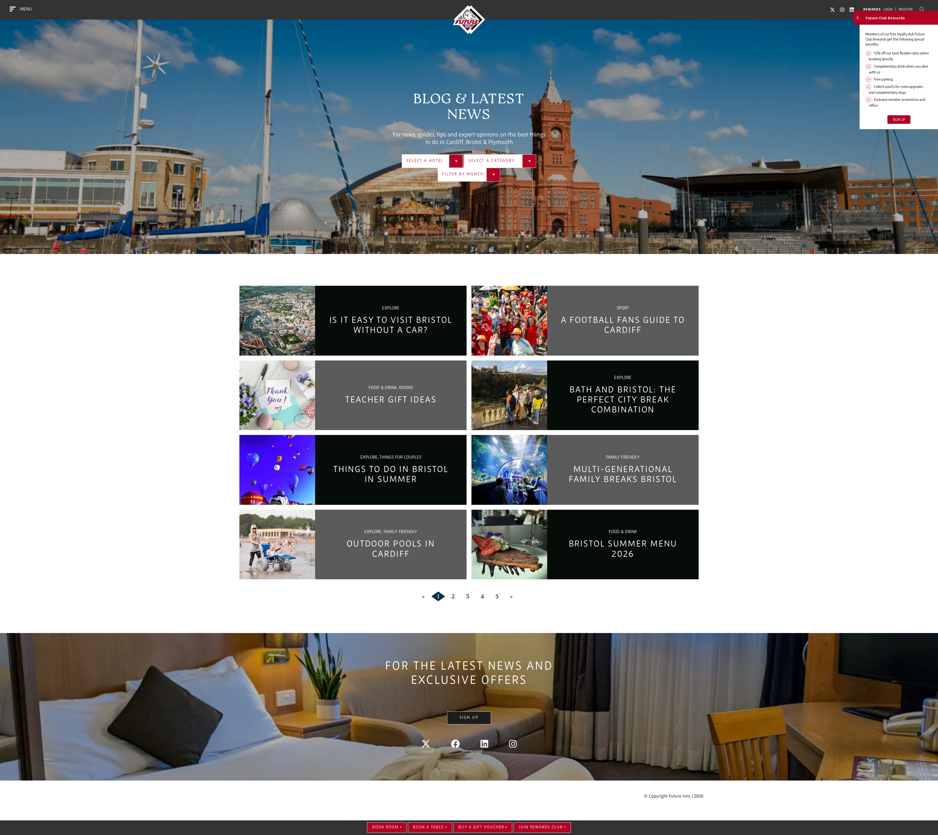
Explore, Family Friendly (390, 532)
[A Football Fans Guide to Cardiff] (509, 321)
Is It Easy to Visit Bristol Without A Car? (391, 325)
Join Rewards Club (541, 827)
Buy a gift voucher (481, 827)
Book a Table (428, 827)
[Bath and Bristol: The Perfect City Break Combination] (509, 395)
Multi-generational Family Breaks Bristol (623, 474)
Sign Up (468, 718)
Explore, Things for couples (390, 457)
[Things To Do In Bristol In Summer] (277, 470)
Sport (623, 308)
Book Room (385, 827)
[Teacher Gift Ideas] (277, 395)
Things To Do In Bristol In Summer (390, 474)
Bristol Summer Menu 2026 (623, 549)
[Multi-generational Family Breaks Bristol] (509, 470)
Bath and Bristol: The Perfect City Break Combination (622, 400)
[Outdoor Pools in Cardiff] (277, 545)
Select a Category (492, 161)
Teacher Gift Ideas (391, 400)
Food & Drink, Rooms (391, 388)
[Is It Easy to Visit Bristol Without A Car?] (277, 321)
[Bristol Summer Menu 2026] (509, 545)
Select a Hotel (425, 161)
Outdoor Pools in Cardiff (391, 549)
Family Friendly (623, 457)
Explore (390, 308)
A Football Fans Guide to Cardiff (623, 325)
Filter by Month (462, 175)
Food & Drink (623, 532)
